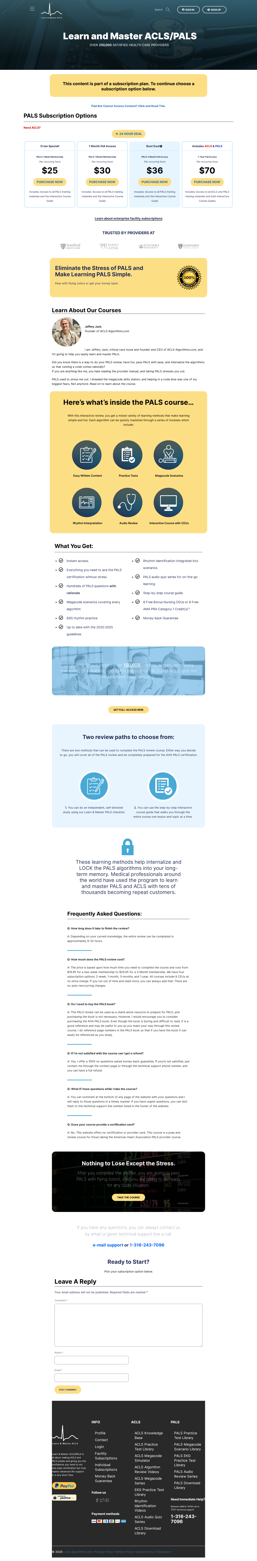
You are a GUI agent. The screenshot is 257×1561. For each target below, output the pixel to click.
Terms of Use (124, 1551)
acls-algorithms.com (78, 1551)
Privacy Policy (103, 1551)
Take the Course (128, 1197)
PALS (175, 1422)
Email (58, 1370)
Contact (101, 1440)
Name (59, 1352)
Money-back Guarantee (160, 618)
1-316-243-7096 (147, 1245)
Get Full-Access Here (128, 709)
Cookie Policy (144, 1551)
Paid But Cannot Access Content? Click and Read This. (128, 106)
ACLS (135, 1422)
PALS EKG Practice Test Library (185, 1460)
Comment (61, 1300)
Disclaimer (163, 1551)
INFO (96, 1422)
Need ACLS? (32, 127)
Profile (100, 1433)
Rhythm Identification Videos (145, 1505)
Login (99, 1447)
